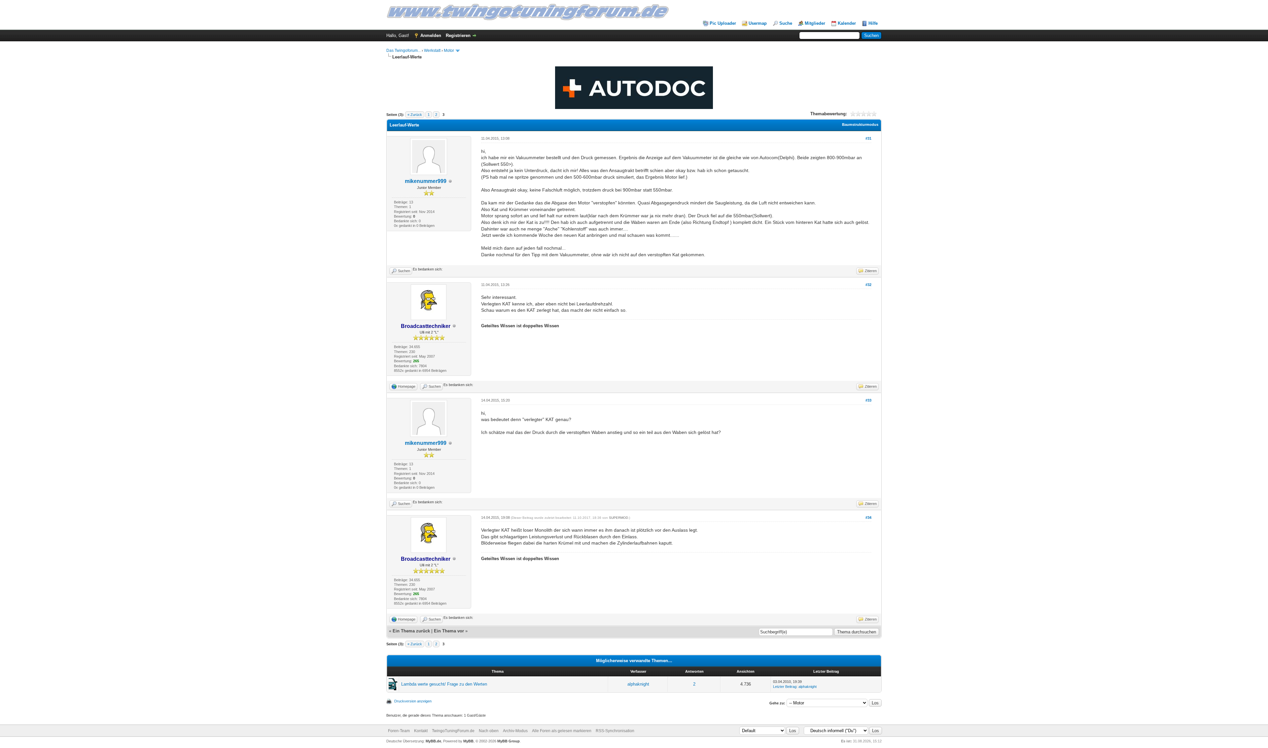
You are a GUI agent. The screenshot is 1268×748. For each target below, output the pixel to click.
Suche (785, 23)
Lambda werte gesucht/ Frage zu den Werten (444, 684)
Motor (449, 50)
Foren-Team (399, 731)
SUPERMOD (618, 517)
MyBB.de (433, 741)
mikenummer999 (425, 181)
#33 (868, 400)
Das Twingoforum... (403, 50)
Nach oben (489, 731)
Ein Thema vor (449, 630)
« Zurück (414, 115)
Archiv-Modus (515, 731)
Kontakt (421, 731)
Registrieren (458, 35)
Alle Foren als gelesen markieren (561, 731)
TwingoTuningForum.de (453, 731)
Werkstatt (432, 50)
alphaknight (638, 684)
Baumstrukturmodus (860, 124)
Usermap (758, 23)
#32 (868, 285)
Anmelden (430, 35)
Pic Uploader (723, 23)
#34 (868, 517)
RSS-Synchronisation (615, 731)
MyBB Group (508, 741)
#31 (868, 138)
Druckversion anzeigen (413, 701)
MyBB (468, 741)
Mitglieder (815, 23)
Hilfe (873, 23)
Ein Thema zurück (411, 630)
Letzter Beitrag (784, 687)
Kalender (847, 23)
